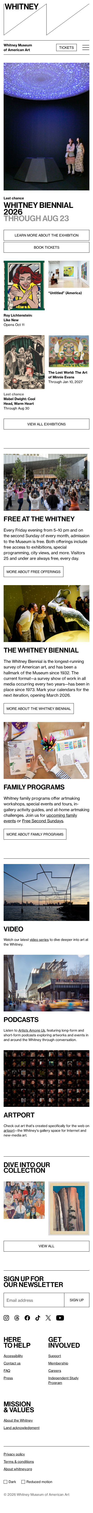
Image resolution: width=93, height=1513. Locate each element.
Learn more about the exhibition (47, 235)
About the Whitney (18, 1420)
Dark (12, 1482)
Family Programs (34, 787)
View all (46, 1246)
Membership (58, 1363)
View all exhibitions (46, 424)
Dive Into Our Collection (27, 1167)
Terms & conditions (19, 1461)
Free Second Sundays (42, 820)
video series (39, 940)
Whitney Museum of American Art (18, 47)
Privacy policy (14, 1454)
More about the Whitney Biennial (39, 709)
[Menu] (84, 47)
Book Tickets (46, 247)
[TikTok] (38, 1318)
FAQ (7, 1371)
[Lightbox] (24, 1200)
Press (8, 1378)
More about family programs (35, 834)
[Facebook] (27, 1318)
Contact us (12, 1363)
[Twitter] (48, 1318)
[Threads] (17, 1318)
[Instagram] (6, 1318)
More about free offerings (33, 572)
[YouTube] (60, 1318)
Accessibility (13, 1356)
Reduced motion (39, 1482)
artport (19, 1115)
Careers (54, 1371)
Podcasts (21, 1019)
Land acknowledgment (22, 1428)
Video (13, 929)
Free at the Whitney (39, 519)
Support (54, 1356)
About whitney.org (18, 1469)
